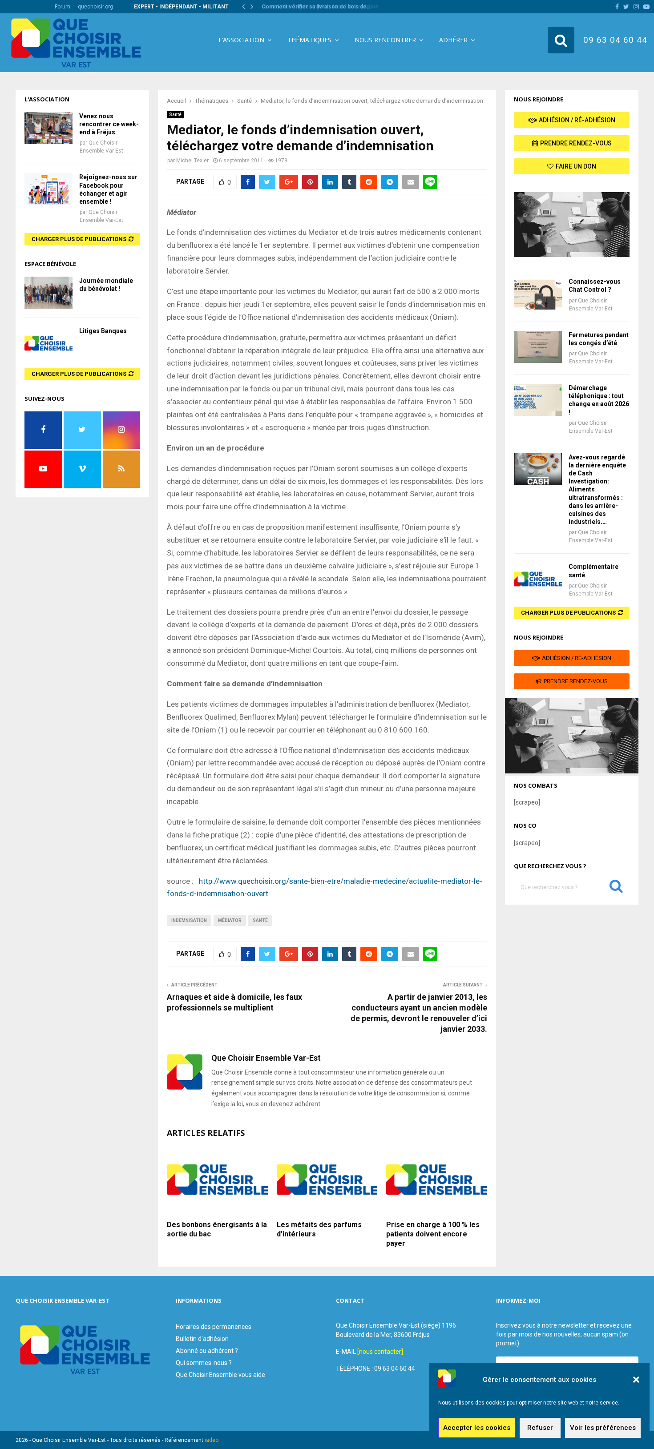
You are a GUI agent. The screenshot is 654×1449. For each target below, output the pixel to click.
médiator (230, 920)
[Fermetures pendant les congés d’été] (538, 347)
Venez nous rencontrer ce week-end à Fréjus (109, 124)
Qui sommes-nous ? (204, 1362)
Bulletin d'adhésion (202, 1338)
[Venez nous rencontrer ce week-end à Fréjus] (48, 128)
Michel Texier (192, 160)
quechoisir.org (95, 7)
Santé (175, 114)
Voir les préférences (603, 1428)
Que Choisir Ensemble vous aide (220, 1374)
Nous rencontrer (385, 40)
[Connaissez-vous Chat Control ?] (538, 294)
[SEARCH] (616, 888)
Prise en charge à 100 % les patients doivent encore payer (433, 1234)
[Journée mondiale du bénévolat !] (48, 293)
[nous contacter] (380, 1351)
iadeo (211, 1440)
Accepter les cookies (476, 1428)
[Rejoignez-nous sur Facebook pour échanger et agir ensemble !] (48, 189)
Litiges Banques (103, 330)
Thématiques (309, 40)
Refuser (540, 1428)
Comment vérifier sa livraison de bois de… (314, 7)
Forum (62, 7)
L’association (241, 40)
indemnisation (189, 920)
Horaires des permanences (213, 1326)
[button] (636, 1379)
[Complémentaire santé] (538, 579)
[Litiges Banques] (48, 343)
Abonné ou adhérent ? (207, 1350)
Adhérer (453, 40)
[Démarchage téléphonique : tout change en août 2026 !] (538, 400)
